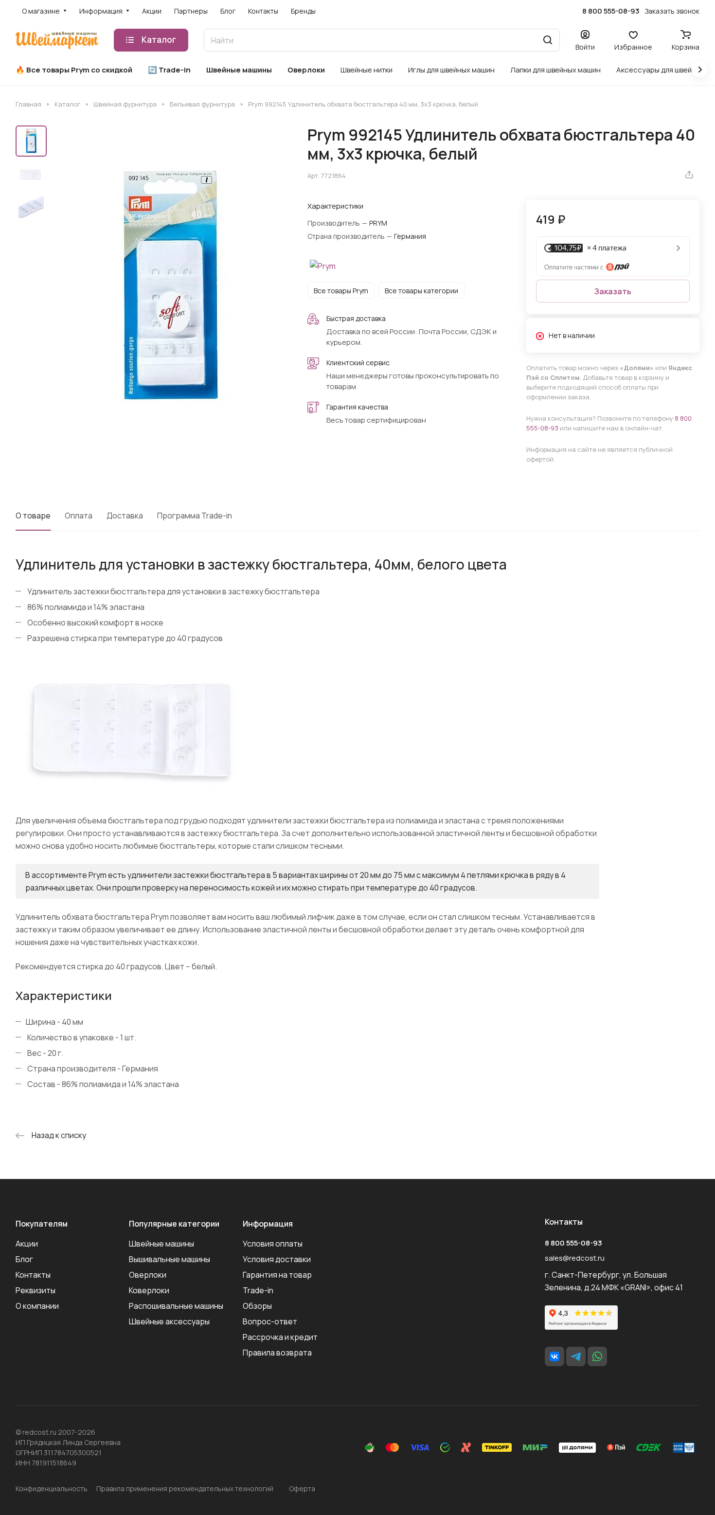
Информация (268, 1223)
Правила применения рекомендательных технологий (184, 1488)
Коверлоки (149, 1290)
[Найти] (548, 40)
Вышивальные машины (169, 1259)
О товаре (33, 515)
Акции (27, 1243)
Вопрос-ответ (270, 1321)
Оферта (302, 1488)
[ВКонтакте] (554, 1356)
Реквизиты (35, 1290)
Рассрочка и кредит (280, 1337)
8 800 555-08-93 (611, 11)
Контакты (33, 1274)
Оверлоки (147, 1274)
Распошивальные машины (176, 1306)
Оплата (78, 515)
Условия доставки (277, 1259)
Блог (24, 1259)
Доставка (125, 515)
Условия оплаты (273, 1243)
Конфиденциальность (52, 1488)
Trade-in (258, 1290)
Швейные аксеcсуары (169, 1321)
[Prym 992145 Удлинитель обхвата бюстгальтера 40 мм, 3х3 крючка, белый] (170, 288)
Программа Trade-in (194, 515)
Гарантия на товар (277, 1274)
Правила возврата (277, 1352)
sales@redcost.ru (575, 1258)
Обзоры (257, 1306)
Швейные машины (161, 1243)
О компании (37, 1306)
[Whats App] (597, 1356)
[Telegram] (576, 1356)
